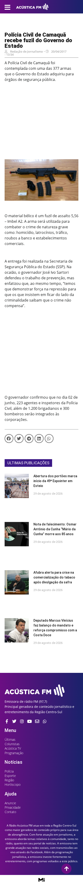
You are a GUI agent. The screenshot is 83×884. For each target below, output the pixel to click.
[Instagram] (22, 721)
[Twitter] (14, 721)
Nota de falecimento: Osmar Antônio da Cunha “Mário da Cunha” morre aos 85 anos (55, 529)
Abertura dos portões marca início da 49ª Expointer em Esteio (55, 481)
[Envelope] (37, 721)
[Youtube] (29, 721)
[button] (9, 438)
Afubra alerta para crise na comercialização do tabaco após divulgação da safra (54, 577)
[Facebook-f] (7, 721)
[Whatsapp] (45, 721)
